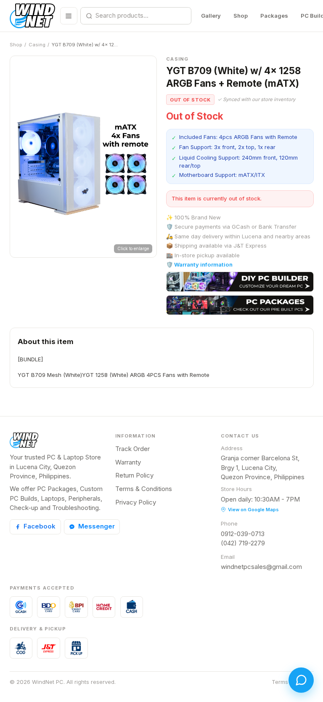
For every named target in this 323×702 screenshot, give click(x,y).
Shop (240, 15)
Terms (280, 681)
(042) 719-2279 (243, 543)
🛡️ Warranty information (199, 264)
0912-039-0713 (243, 534)
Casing (37, 45)
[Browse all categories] (68, 15)
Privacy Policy (135, 502)
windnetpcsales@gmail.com (261, 567)
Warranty (128, 462)
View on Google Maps (253, 509)
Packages (274, 15)
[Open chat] (301, 680)
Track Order (132, 449)
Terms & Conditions (143, 489)
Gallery (211, 15)
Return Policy (134, 475)
